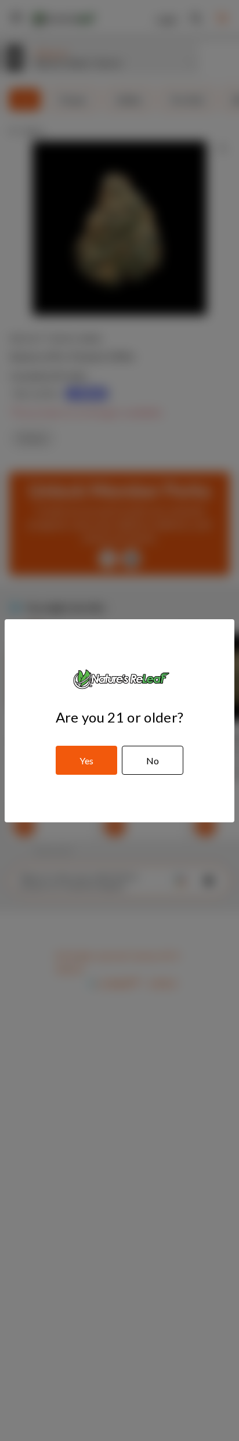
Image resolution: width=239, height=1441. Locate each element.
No (152, 760)
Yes (86, 760)
